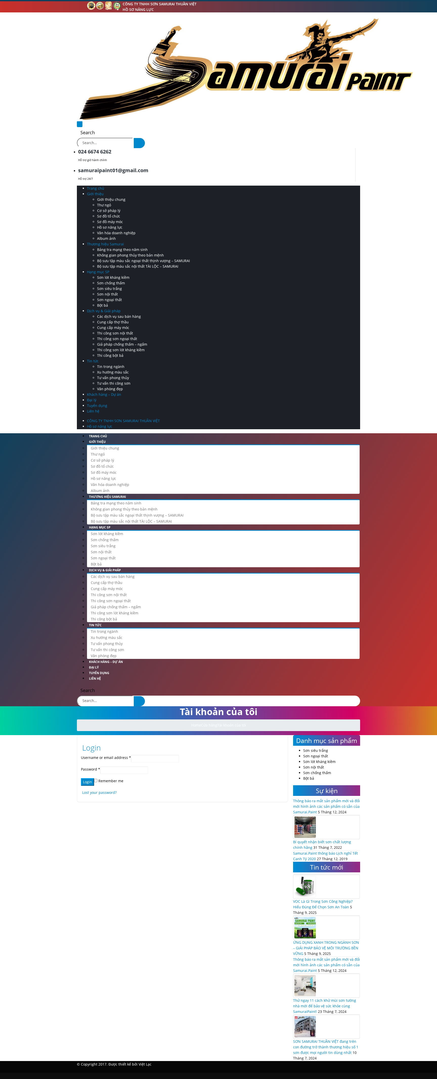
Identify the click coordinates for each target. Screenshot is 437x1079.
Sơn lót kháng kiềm (113, 277)
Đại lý (91, 400)
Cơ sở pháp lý (108, 210)
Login (87, 781)
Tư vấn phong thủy (113, 377)
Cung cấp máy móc (113, 327)
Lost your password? (99, 792)
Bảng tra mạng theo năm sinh (122, 249)
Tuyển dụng (97, 405)
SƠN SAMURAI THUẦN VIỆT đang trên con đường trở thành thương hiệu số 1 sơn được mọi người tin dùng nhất (325, 1047)
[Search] (139, 143)
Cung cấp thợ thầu (113, 322)
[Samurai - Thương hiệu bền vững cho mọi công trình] (245, 68)
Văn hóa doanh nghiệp (116, 232)
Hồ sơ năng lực (138, 9)
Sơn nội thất (107, 294)
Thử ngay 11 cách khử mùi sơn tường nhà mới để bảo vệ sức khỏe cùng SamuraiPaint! (324, 1006)
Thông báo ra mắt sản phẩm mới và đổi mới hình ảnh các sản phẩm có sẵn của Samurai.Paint (326, 806)
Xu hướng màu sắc (113, 372)
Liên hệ (93, 411)
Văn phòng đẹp (110, 388)
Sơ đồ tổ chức (108, 216)
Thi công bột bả (110, 355)
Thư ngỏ (104, 205)
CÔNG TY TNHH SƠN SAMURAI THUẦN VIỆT (159, 4)
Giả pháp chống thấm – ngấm (122, 344)
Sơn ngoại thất (109, 299)
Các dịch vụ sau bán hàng (119, 316)
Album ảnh (106, 238)
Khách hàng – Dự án (104, 394)
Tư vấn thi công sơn (113, 383)
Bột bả (102, 305)
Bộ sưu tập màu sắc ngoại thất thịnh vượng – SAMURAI (143, 260)
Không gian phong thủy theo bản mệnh (130, 255)
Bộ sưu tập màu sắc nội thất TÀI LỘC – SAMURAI (137, 266)
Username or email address (106, 757)
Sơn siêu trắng (109, 288)
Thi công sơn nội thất (115, 333)
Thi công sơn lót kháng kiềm (121, 349)
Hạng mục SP (98, 271)
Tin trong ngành (110, 366)
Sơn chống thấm (111, 283)
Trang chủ (95, 188)
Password (90, 769)
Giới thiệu (95, 193)
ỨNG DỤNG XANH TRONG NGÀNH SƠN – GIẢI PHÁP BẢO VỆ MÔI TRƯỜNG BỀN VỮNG (326, 948)
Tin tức (93, 361)
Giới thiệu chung (111, 199)
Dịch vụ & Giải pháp (104, 310)
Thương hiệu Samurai (105, 244)
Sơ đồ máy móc (110, 221)
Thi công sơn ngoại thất (117, 338)
